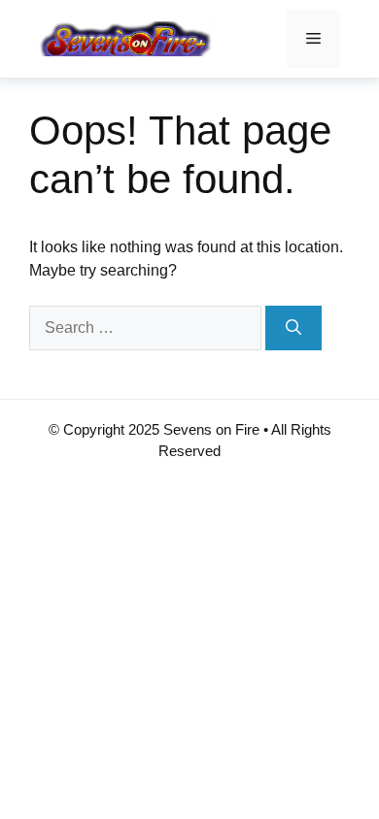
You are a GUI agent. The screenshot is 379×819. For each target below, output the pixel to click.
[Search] (293, 328)
